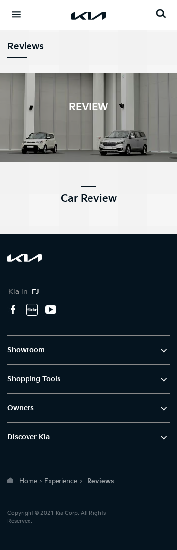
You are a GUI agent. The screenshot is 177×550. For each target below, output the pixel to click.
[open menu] (16, 14)
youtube (51, 310)
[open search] (160, 13)
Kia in (23, 292)
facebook (13, 310)
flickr (32, 310)
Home (28, 481)
